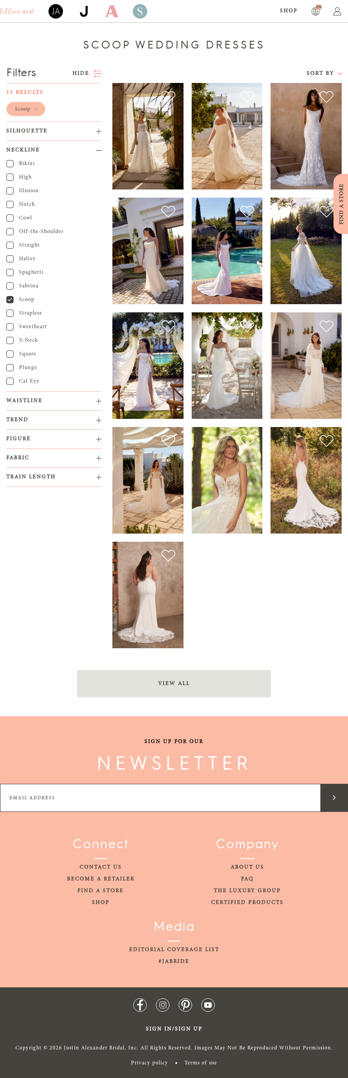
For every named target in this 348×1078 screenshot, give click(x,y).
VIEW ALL (174, 683)
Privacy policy (149, 1063)
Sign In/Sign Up (174, 1029)
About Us (247, 867)
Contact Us (101, 867)
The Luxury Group (247, 890)
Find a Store (100, 890)
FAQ (247, 879)
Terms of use (200, 1063)
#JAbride (174, 961)
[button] (25, 109)
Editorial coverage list (174, 949)
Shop (289, 11)
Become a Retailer (101, 879)
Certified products (247, 902)
